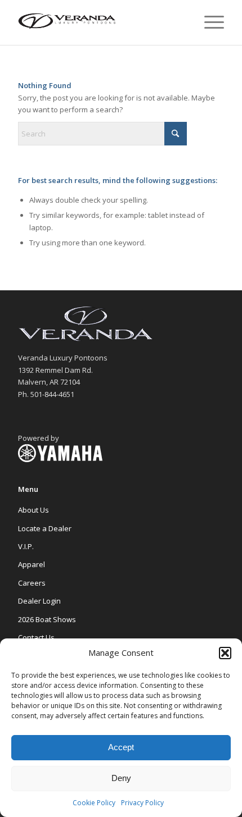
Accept (121, 747)
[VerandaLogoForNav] (100, 22)
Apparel (31, 564)
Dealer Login (39, 601)
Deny (121, 778)
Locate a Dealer (44, 528)
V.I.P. (26, 546)
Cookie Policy (94, 802)
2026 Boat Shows (47, 619)
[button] (225, 653)
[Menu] (208, 22)
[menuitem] (208, 22)
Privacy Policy (142, 802)
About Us (33, 510)
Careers (32, 583)
